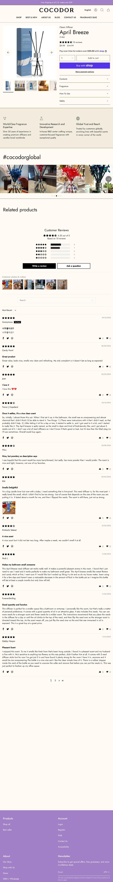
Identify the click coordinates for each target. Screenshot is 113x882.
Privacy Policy (96, 878)
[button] (19, 17)
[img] (8, 318)
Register (61, 829)
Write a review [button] (39, 265)
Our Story (7, 861)
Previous (8, 52)
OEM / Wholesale (11, 878)
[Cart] (108, 10)
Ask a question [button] (74, 265)
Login (60, 824)
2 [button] (55, 680)
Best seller (7, 829)
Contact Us (62, 841)
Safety (62, 100)
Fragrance (64, 86)
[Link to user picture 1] (8, 507)
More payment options (85, 71)
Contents (63, 78)
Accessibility (63, 846)
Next (51, 52)
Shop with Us (9, 867)
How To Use (65, 93)
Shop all (6, 824)
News (5, 873)
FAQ (60, 835)
